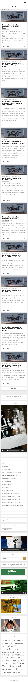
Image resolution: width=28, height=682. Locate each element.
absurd (4, 640)
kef (23, 652)
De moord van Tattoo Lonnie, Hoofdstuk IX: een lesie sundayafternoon (11, 218)
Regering (15, 660)
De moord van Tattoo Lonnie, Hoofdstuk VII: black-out (11, 291)
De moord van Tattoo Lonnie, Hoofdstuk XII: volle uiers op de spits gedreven (12, 103)
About (3, 463)
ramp (10, 660)
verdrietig (19, 666)
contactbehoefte (6, 469)
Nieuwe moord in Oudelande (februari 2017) (12, 510)
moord (22, 655)
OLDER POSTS (14, 388)
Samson (5, 663)
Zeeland (17, 672)
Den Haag (14, 643)
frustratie (6, 649)
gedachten (15, 649)
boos (7, 643)
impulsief (17, 652)
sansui (10, 663)
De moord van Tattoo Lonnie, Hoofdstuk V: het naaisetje (11, 366)
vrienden (18, 669)
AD (7, 640)
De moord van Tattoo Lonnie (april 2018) (11, 472)
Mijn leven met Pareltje (7, 490)
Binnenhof (18, 640)
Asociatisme (5, 466)
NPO (11, 657)
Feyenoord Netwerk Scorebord (8, 399)
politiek (5, 660)
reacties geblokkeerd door (14, 572)
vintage (3, 669)
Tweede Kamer (8, 666)
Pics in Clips (5, 513)
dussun (24, 643)
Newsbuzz (12, 680)
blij (3, 643)
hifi (9, 652)
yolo (13, 672)
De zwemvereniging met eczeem (9, 475)
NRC (15, 657)
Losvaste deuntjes (6, 481)
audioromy (12, 640)
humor (11, 652)
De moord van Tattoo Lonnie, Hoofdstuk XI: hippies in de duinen (13, 142)
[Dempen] (23, 450)
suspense (14, 663)
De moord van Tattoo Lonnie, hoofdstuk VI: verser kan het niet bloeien (12, 328)
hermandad (5, 652)
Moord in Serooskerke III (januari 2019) (11, 499)
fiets (18, 646)
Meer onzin (5, 487)
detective (20, 643)
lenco (10, 655)
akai (9, 640)
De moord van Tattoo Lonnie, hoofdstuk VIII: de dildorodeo (11, 256)
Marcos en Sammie (6, 484)
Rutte (21, 660)
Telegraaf (20, 663)
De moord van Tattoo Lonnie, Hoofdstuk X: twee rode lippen (12, 179)
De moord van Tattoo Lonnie (8, 23)
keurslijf (5, 654)
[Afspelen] (2, 450)
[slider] (13, 450)
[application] (14, 428)
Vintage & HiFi (5, 516)
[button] (14, 428)
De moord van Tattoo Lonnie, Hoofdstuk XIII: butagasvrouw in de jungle (13, 64)
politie (18, 658)
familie (14, 646)
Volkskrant (9, 669)
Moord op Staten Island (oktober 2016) (11, 502)
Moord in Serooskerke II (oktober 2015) (11, 496)
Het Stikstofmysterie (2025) (9, 478)
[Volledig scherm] (25, 450)
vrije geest (6, 672)
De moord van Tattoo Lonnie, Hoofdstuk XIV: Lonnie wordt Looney (11, 26)
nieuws (5, 657)
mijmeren (16, 654)
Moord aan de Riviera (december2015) (11, 493)
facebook (6, 646)
